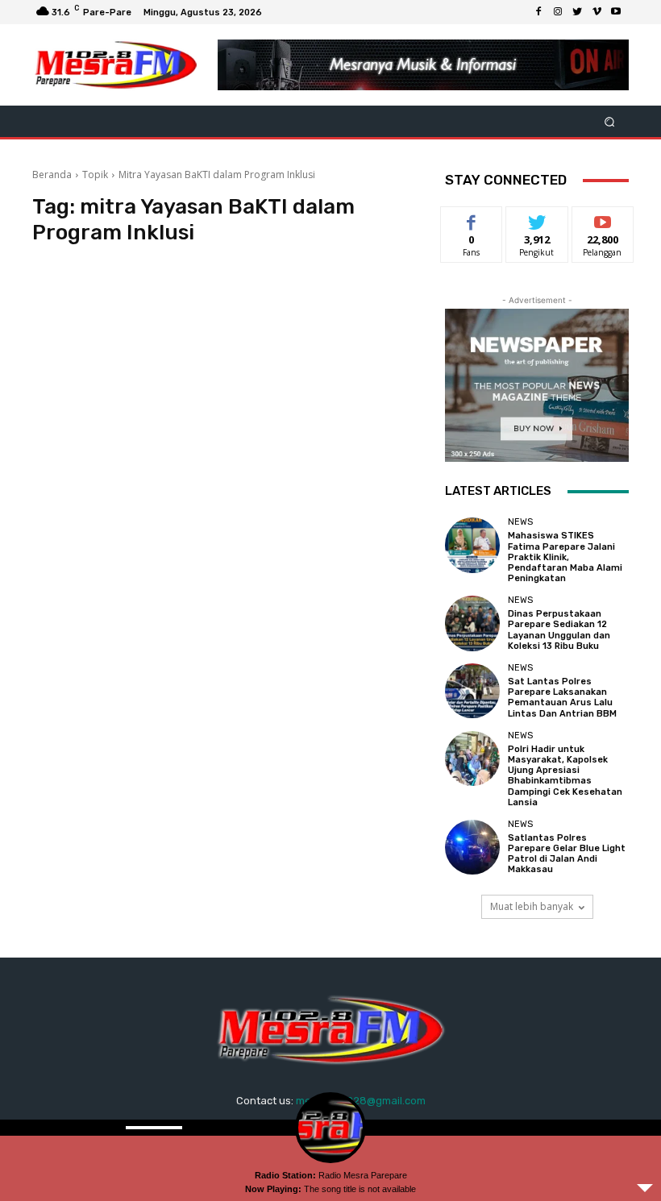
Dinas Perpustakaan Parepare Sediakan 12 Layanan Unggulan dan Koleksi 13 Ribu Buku (559, 630)
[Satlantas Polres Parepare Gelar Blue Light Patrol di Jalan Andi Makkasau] (472, 847)
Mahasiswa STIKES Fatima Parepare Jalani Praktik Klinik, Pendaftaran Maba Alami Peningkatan (565, 557)
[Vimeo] (596, 12)
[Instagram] (557, 12)
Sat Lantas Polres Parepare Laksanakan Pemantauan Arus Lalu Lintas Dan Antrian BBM (562, 697)
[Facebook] (538, 12)
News (520, 521)
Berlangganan (612, 219)
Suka (471, 219)
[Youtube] (616, 12)
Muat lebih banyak (531, 906)
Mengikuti (537, 219)
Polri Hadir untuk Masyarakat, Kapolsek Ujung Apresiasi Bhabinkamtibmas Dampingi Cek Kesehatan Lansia (565, 776)
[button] (610, 121)
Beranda (52, 174)
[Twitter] (577, 12)
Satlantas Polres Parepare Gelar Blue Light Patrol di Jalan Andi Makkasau (567, 854)
